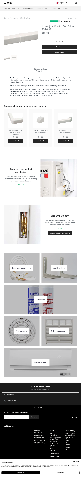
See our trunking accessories (60, 233)
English (62, 3)
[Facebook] (73, 417)
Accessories (38, 435)
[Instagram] (76, 417)
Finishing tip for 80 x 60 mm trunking (40, 131)
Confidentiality (70, 431)
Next (75, 18)
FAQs (51, 448)
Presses (67, 447)
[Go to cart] (76, 3)
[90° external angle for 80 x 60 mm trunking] (15, 120)
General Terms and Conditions (70, 434)
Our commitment (54, 434)
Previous (70, 18)
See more (21, 185)
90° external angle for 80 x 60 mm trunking (15, 132)
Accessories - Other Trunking (20, 18)
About (52, 431)
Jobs (66, 450)
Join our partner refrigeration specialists (55, 439)
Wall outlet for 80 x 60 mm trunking (65, 131)
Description (40, 69)
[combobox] (61, 3)
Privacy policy (75, 461)
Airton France (54, 451)
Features (40, 71)
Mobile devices (39, 438)
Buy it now (59, 47)
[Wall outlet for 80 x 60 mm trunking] (65, 120)
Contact (68, 440)
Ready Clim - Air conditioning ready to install (39, 442)
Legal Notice (69, 438)
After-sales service (69, 444)
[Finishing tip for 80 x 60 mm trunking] (40, 120)
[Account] (71, 3)
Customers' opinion (54, 445)
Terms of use (54, 454)
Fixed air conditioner (38, 432)
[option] (7, 58)
